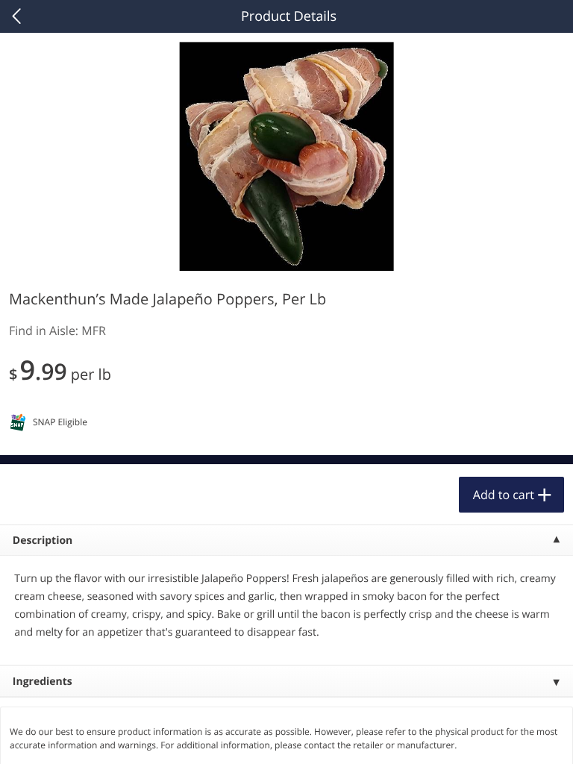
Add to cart (503, 494)
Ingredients (42, 681)
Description (43, 540)
